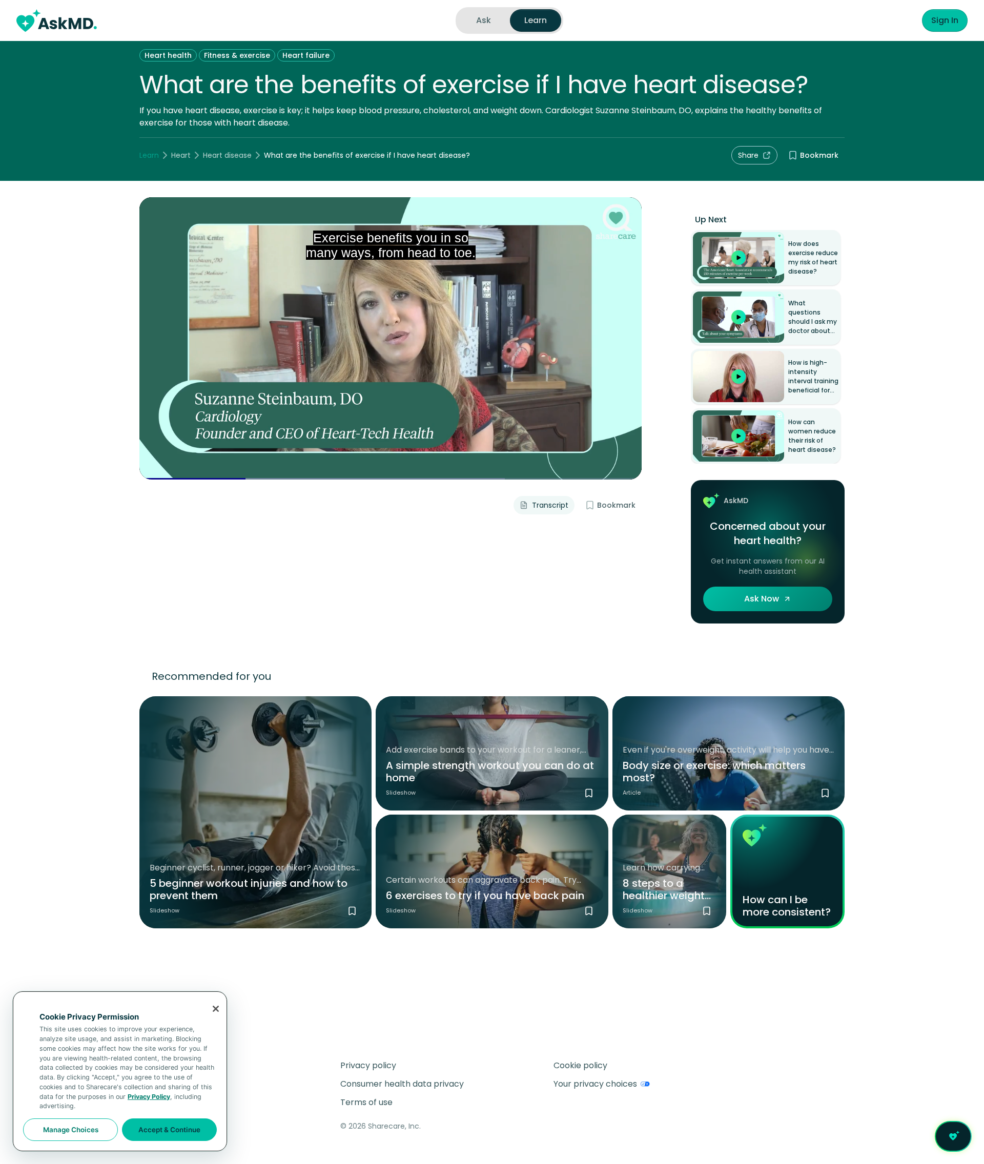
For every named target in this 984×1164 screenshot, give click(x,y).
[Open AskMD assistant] (953, 1136)
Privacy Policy (149, 1096)
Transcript (550, 505)
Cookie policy (580, 1065)
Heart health (168, 55)
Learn (149, 155)
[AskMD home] (56, 20)
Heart (181, 155)
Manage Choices (70, 1130)
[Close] (215, 1008)
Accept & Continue (169, 1130)
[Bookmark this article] (825, 793)
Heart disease (227, 155)
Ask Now (761, 599)
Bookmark (819, 155)
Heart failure (306, 55)
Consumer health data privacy (402, 1084)
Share (748, 155)
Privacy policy (368, 1065)
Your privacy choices (595, 1084)
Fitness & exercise (237, 55)
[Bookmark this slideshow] (352, 911)
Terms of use (366, 1102)
